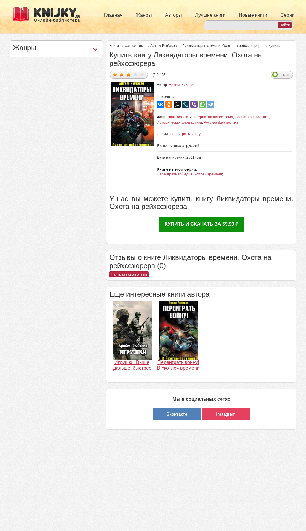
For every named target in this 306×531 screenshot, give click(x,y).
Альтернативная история (211, 117)
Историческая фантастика (179, 122)
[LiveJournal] (185, 104)
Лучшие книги (210, 15)
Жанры (144, 15)
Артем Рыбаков (163, 46)
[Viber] (194, 104)
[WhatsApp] (202, 104)
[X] (177, 104)
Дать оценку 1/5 (114, 74)
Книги (114, 46)
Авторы (173, 15)
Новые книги (253, 15)
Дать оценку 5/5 (142, 74)
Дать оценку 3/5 (128, 74)
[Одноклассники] (168, 104)
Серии (287, 15)
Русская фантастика (221, 122)
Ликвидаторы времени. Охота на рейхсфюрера (222, 46)
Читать (284, 75)
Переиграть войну (185, 134)
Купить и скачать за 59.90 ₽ (201, 224)
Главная (113, 15)
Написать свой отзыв (129, 274)
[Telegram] (210, 104)
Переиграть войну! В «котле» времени (189, 174)
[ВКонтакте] (160, 104)
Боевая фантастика (252, 117)
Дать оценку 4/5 (135, 74)
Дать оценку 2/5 (121, 74)
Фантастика (135, 46)
